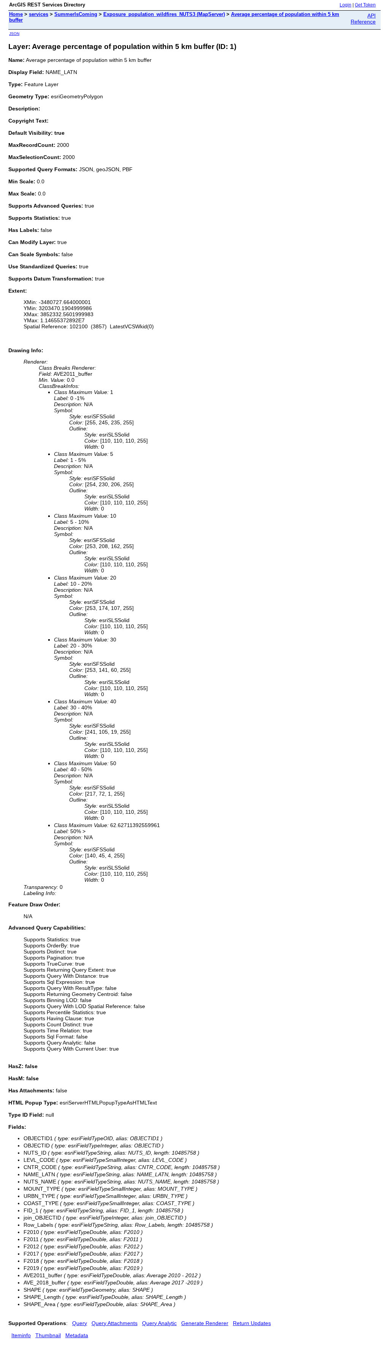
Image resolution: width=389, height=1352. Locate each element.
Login (345, 5)
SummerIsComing (75, 14)
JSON (14, 34)
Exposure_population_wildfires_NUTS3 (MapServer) (164, 14)
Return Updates (252, 1323)
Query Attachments (115, 1323)
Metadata (76, 1335)
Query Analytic (159, 1323)
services (38, 14)
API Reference (363, 19)
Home (16, 14)
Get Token (365, 5)
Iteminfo (21, 1335)
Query (79, 1323)
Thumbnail (48, 1335)
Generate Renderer (204, 1323)
